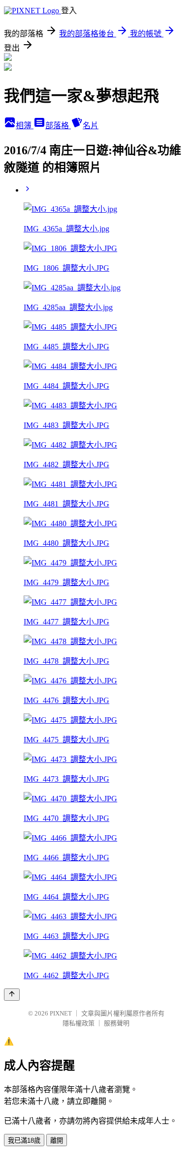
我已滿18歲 (24, 1140)
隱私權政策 (79, 1023)
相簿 (24, 125)
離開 (56, 1140)
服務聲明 (116, 1023)
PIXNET (61, 1013)
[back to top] (12, 994)
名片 (90, 125)
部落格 (58, 125)
